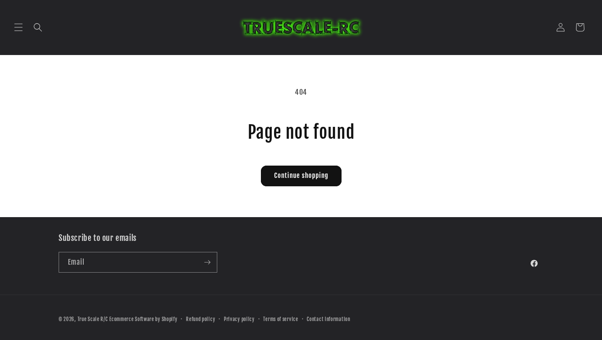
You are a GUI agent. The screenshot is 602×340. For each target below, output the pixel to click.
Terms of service (280, 319)
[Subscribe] (207, 262)
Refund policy (200, 319)
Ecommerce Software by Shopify (143, 319)
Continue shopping (301, 175)
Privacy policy (239, 319)
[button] (18, 27)
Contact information (328, 319)
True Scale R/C (93, 319)
